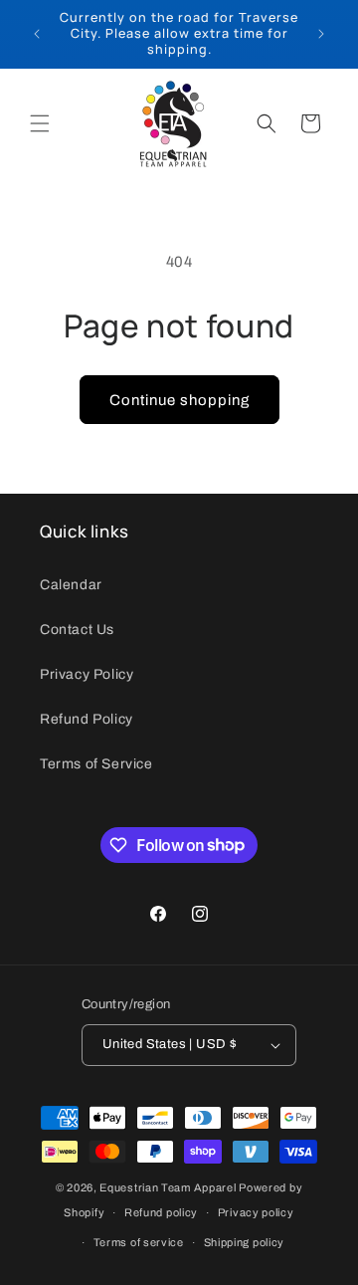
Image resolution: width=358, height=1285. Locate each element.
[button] (40, 123)
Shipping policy (244, 1242)
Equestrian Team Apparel (167, 1187)
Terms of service (138, 1242)
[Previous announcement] (37, 34)
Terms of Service (96, 763)
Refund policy (161, 1212)
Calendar (71, 584)
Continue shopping (179, 400)
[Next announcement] (321, 34)
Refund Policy (86, 719)
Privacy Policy (86, 674)
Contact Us (77, 629)
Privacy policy (256, 1212)
